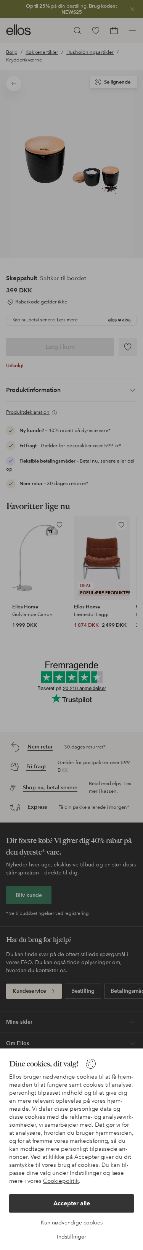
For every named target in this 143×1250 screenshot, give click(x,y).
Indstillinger (71, 1236)
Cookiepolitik (61, 1180)
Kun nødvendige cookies (72, 1222)
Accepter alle (71, 1203)
